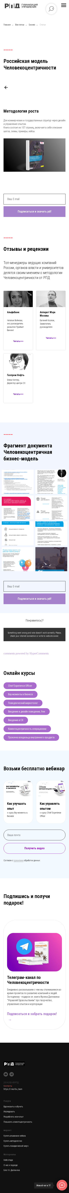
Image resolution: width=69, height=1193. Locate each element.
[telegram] (11, 1074)
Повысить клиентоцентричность (18, 1122)
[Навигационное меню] (63, 5)
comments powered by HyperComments (26, 653)
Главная (7, 25)
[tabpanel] (34, 979)
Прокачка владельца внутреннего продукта (31, 737)
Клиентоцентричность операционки (27, 728)
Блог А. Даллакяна (12, 1170)
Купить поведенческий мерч (16, 1146)
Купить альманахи (11, 1136)
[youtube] (6, 1074)
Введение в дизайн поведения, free (26, 711)
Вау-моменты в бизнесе (20, 694)
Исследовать (9, 1111)
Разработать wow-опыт (14, 1117)
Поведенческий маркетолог (23, 703)
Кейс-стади (8, 1160)
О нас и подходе (11, 1165)
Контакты (8, 1086)
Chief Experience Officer (20, 685)
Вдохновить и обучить (13, 1106)
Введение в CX (15, 720)
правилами (19, 860)
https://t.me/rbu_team (13, 1089)
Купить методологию (13, 1141)
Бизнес (32, 25)
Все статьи (19, 25)
